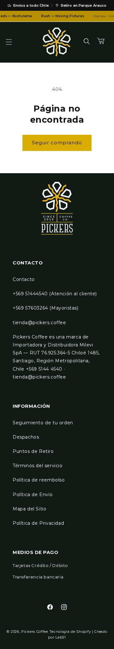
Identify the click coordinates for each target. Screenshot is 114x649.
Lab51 (60, 637)
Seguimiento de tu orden (43, 423)
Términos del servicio (38, 465)
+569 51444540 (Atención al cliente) (55, 294)
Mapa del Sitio (29, 509)
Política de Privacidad (38, 523)
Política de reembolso (39, 480)
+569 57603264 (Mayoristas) (46, 308)
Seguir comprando (57, 143)
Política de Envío (33, 494)
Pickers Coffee (34, 631)
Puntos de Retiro (33, 451)
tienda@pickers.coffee (39, 322)
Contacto (24, 279)
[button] (13, 42)
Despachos (26, 437)
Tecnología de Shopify (70, 631)
